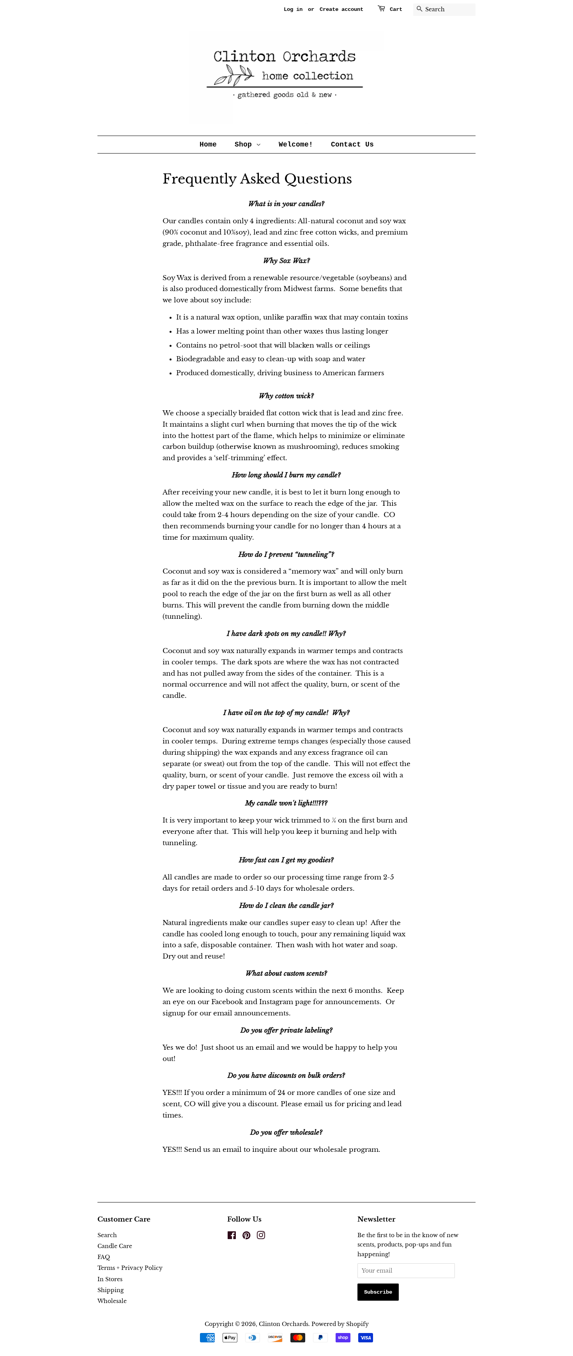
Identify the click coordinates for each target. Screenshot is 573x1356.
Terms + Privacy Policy (130, 1267)
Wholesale (112, 1301)
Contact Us (352, 144)
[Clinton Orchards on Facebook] (231, 1236)
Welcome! (296, 144)
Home (208, 144)
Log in (293, 9)
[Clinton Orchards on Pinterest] (246, 1236)
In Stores (109, 1279)
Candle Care (114, 1246)
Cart (396, 9)
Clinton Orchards (283, 1324)
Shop (245, 144)
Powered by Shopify (340, 1324)
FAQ (103, 1257)
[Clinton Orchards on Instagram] (260, 1236)
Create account (341, 9)
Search (107, 1235)
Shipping (110, 1290)
